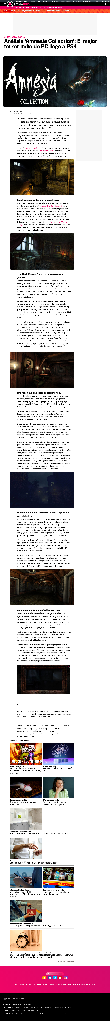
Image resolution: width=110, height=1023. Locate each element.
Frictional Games (46, 151)
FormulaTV (18, 1007)
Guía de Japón (69, 1007)
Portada (16, 7)
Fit (26, 1010)
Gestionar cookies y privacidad (70, 984)
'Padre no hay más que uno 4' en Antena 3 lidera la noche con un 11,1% (37, 11)
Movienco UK (59, 1007)
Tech (19, 1010)
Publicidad (84, 984)
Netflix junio (55, 1)
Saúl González (17, 111)
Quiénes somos (19, 984)
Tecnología (49, 4)
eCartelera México (48, 1007)
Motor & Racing (33, 1010)
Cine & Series (61, 4)
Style (23, 1010)
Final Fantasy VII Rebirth (29, 1)
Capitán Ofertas (27, 1004)
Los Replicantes (17, 1004)
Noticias (40, 4)
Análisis (79, 4)
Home (33, 4)
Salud (39, 1014)
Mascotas (51, 1014)
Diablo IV (96, 1)
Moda (18, 1014)
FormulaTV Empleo (29, 1007)
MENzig (14, 1010)
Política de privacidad (40, 984)
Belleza (23, 1014)
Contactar (92, 984)
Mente (66, 1014)
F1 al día (41, 1010)
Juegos (71, 4)
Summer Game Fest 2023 (80, 1)
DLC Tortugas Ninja (44, 1)
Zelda (90, 1)
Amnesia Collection (34, 148)
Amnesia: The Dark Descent (50, 206)
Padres (29, 1014)
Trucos (87, 4)
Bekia (13, 1014)
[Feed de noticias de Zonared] (44, 977)
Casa (61, 1014)
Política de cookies (54, 984)
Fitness (57, 1014)
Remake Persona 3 (65, 1)
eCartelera (39, 1007)
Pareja (34, 1014)
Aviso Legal (28, 984)
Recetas (44, 1014)
